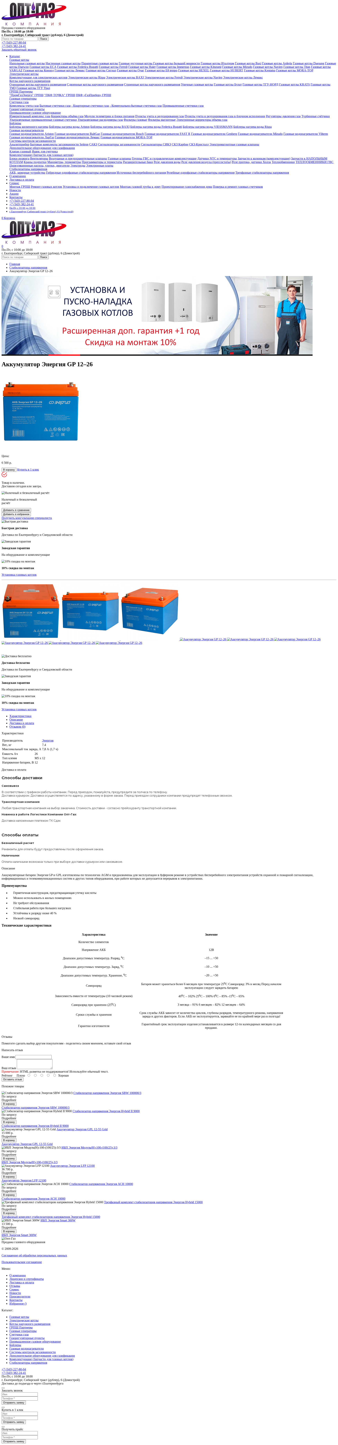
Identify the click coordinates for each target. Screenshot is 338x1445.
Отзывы (14, 1286)
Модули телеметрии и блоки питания (109, 116)
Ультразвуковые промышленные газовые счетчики (43, 119)
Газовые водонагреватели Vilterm (305, 133)
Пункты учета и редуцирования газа (159, 116)
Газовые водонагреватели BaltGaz (77, 133)
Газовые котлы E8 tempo (161, 70)
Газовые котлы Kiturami (205, 67)
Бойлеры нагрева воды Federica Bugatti (156, 126)
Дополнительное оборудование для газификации (42, 148)
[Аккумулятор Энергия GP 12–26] (41, 449)
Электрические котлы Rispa (86, 77)
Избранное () (18, 1303)
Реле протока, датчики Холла (251, 162)
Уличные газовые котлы (197, 84)
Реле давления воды (167, 162)
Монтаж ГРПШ (19, 186)
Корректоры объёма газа (67, 116)
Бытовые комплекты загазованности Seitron (59, 144)
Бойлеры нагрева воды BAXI (109, 126)
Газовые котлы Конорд (38, 70)
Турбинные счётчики (315, 116)
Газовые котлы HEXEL (193, 70)
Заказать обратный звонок (19, 49)
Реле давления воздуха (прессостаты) (206, 162)
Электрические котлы (24, 74)
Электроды (77, 165)
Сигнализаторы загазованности (119, 144)
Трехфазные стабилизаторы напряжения (262, 172)
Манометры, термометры (64, 162)
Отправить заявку (13, 1402)
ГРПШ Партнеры (21, 91)
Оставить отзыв (12, 1079)
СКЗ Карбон (180, 144)
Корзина (8, 218)
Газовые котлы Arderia (277, 63)
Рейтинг (7, 1075)
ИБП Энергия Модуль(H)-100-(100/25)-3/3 (89, 1147)
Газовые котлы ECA (43, 67)
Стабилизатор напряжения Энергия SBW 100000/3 (107, 1093)
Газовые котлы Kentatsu (259, 70)
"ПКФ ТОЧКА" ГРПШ (59, 95)
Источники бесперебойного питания (141, 172)
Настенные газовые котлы (63, 63)
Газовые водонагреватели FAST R (167, 133)
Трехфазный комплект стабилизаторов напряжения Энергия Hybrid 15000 (153, 1202)
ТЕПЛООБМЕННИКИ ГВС (315, 162)
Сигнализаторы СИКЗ (156, 144)
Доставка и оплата (21, 179)
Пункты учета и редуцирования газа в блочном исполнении (225, 116)
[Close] (3, 1388)
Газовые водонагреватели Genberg (214, 133)
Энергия (47, 740)
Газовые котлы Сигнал (101, 70)
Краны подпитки (35, 162)
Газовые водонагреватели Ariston (31, 133)
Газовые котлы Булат (228, 84)
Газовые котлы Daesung (308, 63)
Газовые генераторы (23, 98)
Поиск (43, 38)
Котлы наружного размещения (29, 81)
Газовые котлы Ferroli (113, 67)
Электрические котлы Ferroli (164, 77)
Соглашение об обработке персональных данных (34, 1255)
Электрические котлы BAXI (125, 77)
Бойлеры (15, 123)
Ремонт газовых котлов (46, 186)
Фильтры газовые (135, 119)
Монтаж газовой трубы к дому (140, 186)
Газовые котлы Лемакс (70, 70)
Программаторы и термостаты (102, 162)
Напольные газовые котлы (27, 63)
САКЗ (93, 144)
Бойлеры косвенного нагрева (28, 126)
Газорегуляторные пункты (27, 109)
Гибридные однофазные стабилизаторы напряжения (81, 172)
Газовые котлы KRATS (294, 84)
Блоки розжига (19, 158)
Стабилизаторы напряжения (28, 169)
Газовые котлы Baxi (248, 63)
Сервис (14, 1289)
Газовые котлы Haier (142, 67)
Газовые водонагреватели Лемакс (77, 137)
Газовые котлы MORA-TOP (294, 70)
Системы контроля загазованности (32, 141)
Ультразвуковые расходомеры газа (100, 119)
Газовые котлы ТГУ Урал (33, 88)
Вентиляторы (39, 158)
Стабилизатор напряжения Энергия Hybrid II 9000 (106, 1111)
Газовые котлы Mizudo (237, 67)
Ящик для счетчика (45, 151)
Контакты (15, 197)
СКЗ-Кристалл (199, 144)
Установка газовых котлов (19, 574)
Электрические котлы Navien (202, 77)
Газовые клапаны (119, 158)
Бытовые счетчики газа (55, 105)
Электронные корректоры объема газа (201, 119)
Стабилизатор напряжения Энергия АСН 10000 (101, 1184)
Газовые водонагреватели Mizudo (260, 133)
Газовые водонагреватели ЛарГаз (31, 137)
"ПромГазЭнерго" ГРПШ (26, 95)
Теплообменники (283, 162)
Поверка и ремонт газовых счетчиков (238, 186)
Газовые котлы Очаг (130, 70)
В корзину (9, 469)
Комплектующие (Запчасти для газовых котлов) (41, 155)
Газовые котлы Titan (296, 67)
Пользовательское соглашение (22, 1262)
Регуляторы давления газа (283, 116)
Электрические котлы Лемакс (243, 77)
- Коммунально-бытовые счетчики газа (136, 105)
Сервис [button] (14, 183)
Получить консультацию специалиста (27, 518)
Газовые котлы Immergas (172, 67)
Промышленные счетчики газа (183, 105)
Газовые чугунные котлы (136, 63)
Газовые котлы (19, 59)
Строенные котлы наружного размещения (152, 84)
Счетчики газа (19, 102)
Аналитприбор (19, 144)
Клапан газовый (20, 151)
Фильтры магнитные (162, 119)
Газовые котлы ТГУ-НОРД (260, 84)
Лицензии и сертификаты (26, 1279)
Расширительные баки (138, 162)
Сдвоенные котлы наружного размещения (95, 84)
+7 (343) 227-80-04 (14, 42)
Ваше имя (8, 1057)
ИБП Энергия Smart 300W (58, 1220)
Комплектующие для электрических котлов (38, 77)
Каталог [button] (14, 56)
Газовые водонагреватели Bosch (122, 133)
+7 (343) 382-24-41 (14, 46)
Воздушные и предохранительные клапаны (78, 158)
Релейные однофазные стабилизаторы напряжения (201, 172)
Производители (19, 1296)
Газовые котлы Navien (268, 67)
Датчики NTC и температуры (217, 158)
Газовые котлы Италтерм (217, 63)
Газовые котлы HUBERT (226, 70)
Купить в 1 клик (28, 469)
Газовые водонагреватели (26, 130)
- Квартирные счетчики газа (90, 105)
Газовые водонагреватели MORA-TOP (126, 137)
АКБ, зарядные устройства (27, 172)
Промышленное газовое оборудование (35, 112)
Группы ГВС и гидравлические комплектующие (164, 158)
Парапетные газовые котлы (99, 63)
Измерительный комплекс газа (29, 116)
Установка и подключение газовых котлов (91, 186)
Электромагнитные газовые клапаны (234, 144)
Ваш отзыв (9, 1068)
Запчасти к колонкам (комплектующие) (264, 158)
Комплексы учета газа (24, 105)
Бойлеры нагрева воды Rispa (252, 126)
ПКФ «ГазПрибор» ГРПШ (93, 95)
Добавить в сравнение (16, 510)
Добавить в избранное (16, 514)
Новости (15, 190)
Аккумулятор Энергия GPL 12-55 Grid (82, 1129)
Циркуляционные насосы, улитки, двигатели (39, 165)
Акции (14, 193)
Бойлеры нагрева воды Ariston (69, 126)
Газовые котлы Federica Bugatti (77, 67)
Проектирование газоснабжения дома (187, 186)
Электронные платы (99, 165)
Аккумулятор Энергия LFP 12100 (72, 1165)
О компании (17, 176)
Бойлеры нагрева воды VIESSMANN (208, 126)
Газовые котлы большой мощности (176, 63)
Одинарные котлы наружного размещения (37, 84)
